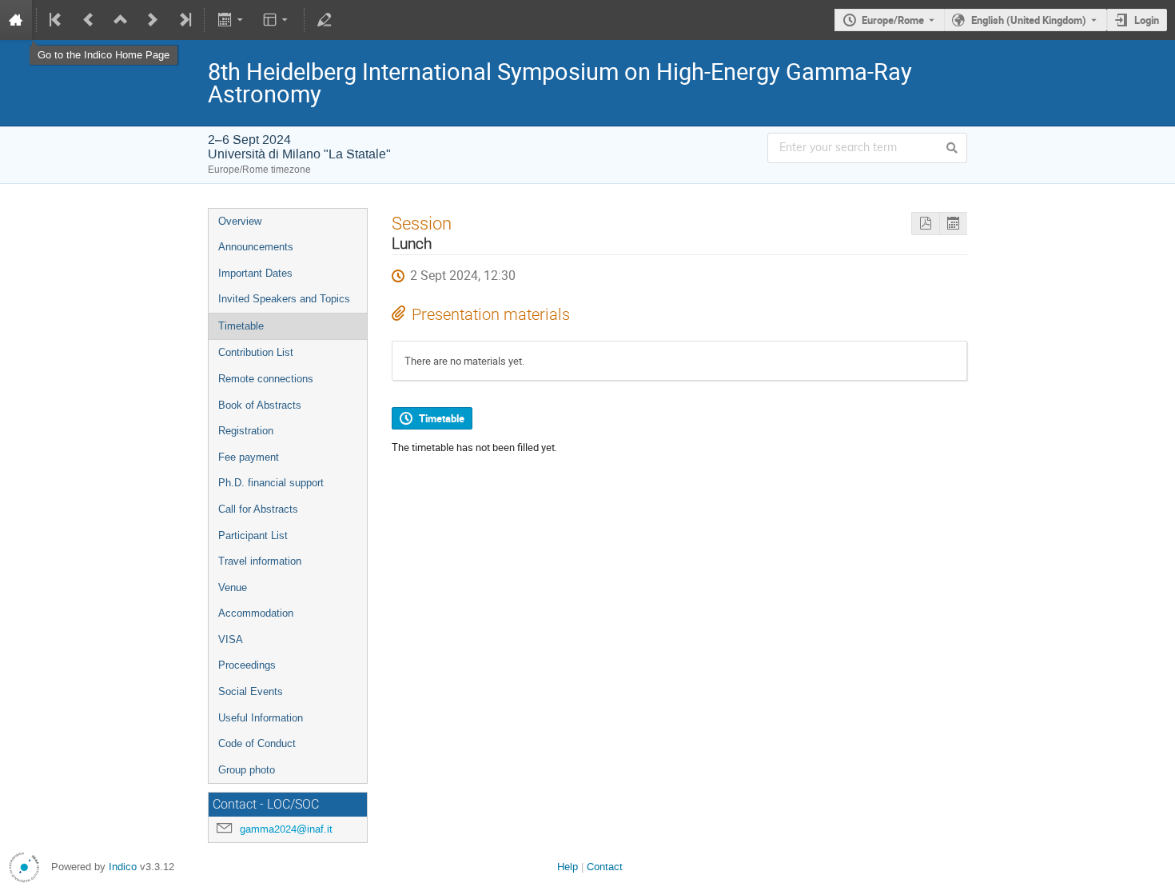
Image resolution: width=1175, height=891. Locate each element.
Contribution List (255, 352)
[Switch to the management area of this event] (325, 20)
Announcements (255, 247)
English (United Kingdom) (1028, 20)
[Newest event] (184, 20)
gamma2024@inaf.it (286, 829)
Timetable (241, 326)
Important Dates (255, 273)
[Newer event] (153, 20)
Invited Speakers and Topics (284, 299)
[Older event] (89, 20)
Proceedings (247, 665)
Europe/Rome (893, 20)
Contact (605, 866)
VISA (230, 639)
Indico (123, 866)
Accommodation (255, 613)
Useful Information (260, 718)
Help (567, 866)
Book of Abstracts (259, 405)
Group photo (246, 770)
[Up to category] (121, 20)
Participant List (253, 535)
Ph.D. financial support (271, 483)
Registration (245, 431)
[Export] (231, 20)
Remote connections (265, 379)
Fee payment (248, 457)
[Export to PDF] (925, 223)
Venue (232, 587)
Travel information (259, 561)
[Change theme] (277, 20)
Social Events (250, 691)
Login (1146, 20)
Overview (239, 221)
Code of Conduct (257, 743)
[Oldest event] (57, 20)
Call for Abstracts (258, 509)
